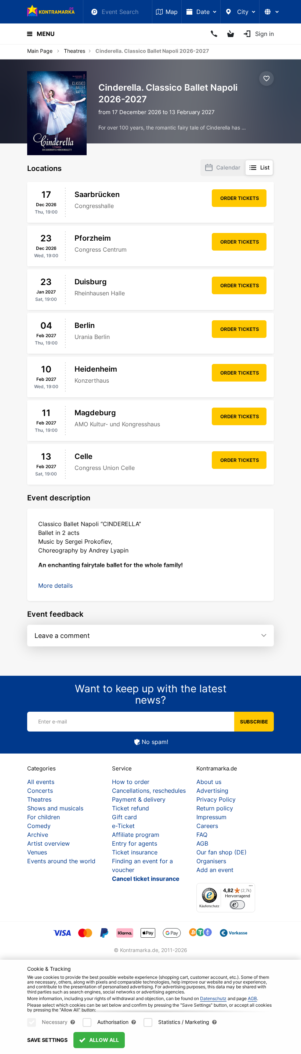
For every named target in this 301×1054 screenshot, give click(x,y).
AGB (202, 843)
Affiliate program (135, 834)
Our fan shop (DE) (221, 852)
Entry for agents (134, 843)
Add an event (214, 870)
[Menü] (250, 887)
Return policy (214, 808)
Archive (37, 834)
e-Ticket (123, 825)
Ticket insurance (134, 852)
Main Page (39, 51)
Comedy (39, 825)
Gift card (124, 817)
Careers (207, 825)
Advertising (212, 790)
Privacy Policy (216, 799)
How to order (130, 781)
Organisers (211, 861)
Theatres (74, 51)
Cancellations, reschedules (149, 790)
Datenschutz (213, 998)
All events (40, 781)
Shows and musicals (55, 808)
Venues (37, 852)
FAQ (201, 834)
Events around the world (61, 861)
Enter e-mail (52, 721)
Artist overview (48, 843)
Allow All (103, 1040)
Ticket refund (130, 808)
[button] (55, 585)
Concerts (40, 790)
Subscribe (254, 722)
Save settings (47, 1040)
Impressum (211, 817)
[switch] (237, 904)
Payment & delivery (139, 799)
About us (208, 781)
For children (43, 817)
